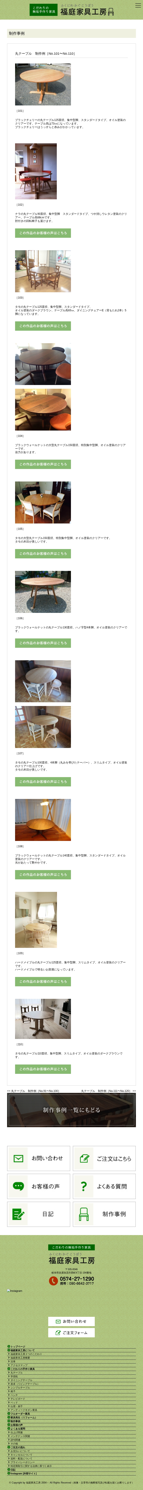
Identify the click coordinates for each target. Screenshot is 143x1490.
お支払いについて (20, 1451)
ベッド (14, 1402)
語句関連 (15, 1439)
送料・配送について (21, 1458)
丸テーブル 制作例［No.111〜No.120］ (106, 1090)
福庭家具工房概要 (20, 1357)
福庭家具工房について (23, 1350)
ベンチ (14, 1395)
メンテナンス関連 (20, 1436)
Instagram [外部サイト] (23, 1473)
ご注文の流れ (18, 1447)
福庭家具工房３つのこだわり (26, 1354)
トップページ (18, 1346)
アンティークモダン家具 (24, 1410)
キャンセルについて (21, 1454)
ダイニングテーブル (21, 1380)
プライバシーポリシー (23, 1462)
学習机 (14, 1376)
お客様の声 (17, 1425)
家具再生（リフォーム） (24, 1417)
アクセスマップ (19, 1365)
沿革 (13, 1361)
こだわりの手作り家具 (23, 1369)
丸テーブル (17, 1372)
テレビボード (18, 1398)
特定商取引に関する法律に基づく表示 (31, 1466)
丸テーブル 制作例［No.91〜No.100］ (36, 1090)
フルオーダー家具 (20, 1413)
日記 (13, 1469)
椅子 (13, 1391)
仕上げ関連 (17, 1432)
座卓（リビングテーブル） (25, 1384)
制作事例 (15, 1421)
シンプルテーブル (20, 1387)
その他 (14, 1443)
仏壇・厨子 (17, 1406)
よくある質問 (18, 1428)
